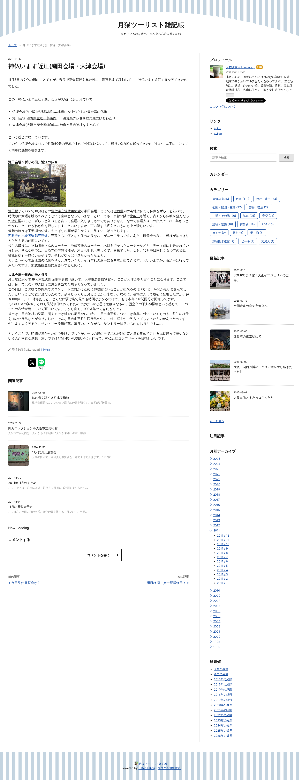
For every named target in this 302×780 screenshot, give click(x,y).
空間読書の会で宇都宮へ (250, 306)
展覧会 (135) (220, 199)
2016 (216, 504)
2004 (216, 621)
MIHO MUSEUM (39, 111)
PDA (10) (268, 224)
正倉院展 (75, 80)
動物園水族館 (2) (223, 241)
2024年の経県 (223, 725)
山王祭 (112, 314)
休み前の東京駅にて (247, 336)
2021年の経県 (223, 710)
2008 (216, 600)
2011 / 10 (223, 544)
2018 (216, 494)
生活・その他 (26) (224, 215)
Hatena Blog (146, 768)
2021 (216, 479)
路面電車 (54, 279)
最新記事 (217, 258)
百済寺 (49, 250)
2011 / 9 (222, 548)
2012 (216, 525)
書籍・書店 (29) (259, 207)
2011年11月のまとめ (22, 483)
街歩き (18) (247, 224)
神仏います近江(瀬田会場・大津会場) (56, 66)
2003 (216, 626)
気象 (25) (249, 215)
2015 (216, 510)
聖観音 (62, 250)
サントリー (112, 324)
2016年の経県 (223, 684)
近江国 (16, 221)
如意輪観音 (39, 265)
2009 (216, 595)
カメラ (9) (219, 232)
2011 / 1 (222, 583)
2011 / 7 (222, 557)
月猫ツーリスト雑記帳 (151, 25)
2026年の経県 (223, 735)
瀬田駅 (13, 211)
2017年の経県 (223, 689)
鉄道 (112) (242, 199)
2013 (216, 520)
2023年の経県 (223, 720)
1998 (216, 641)
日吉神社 (76, 125)
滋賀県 (107, 80)
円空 (132, 304)
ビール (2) (247, 241)
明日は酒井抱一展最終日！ (168, 583)
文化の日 (29, 80)
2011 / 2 (222, 578)
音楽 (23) (268, 215)
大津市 (32, 125)
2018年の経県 (223, 694)
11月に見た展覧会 (44, 452)
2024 (216, 463)
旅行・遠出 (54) (266, 199)
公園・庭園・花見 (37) (227, 207)
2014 (216, 515)
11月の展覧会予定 (20, 507)
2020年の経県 (223, 705)
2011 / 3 (222, 574)
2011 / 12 (223, 535)
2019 (216, 489)
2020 (216, 484)
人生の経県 (221, 669)
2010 (216, 590)
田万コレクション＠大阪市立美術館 (33, 428)
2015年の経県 (223, 679)
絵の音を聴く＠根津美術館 (50, 398)
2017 (216, 499)
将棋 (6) (238, 232)
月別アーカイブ (223, 451)
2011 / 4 (222, 570)
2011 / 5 (222, 565)
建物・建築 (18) (222, 224)
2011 (216, 530)
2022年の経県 (223, 715)
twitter (218, 128)
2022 (216, 474)
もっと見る (217, 421)
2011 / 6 (222, 561)
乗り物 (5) (257, 232)
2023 (216, 469)
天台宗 (92, 111)
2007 (216, 606)
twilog (218, 133)
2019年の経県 (223, 699)
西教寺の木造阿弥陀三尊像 (28, 236)
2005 (216, 616)
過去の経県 (221, 674)
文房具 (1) (267, 241)
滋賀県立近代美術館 (41, 118)
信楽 (15, 111)
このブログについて (223, 106)
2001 (216, 631)
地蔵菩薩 (77, 245)
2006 (216, 611)
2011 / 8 (222, 552)
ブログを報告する (169, 768)
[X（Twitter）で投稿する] (32, 362)
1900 (216, 647)
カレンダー (219, 174)
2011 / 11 (223, 540)
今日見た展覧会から (24, 583)
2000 (216, 636)
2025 (216, 458)
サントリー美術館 (54, 324)
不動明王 (37, 245)
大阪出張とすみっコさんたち (254, 397)
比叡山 (63, 111)
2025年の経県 (223, 730)
